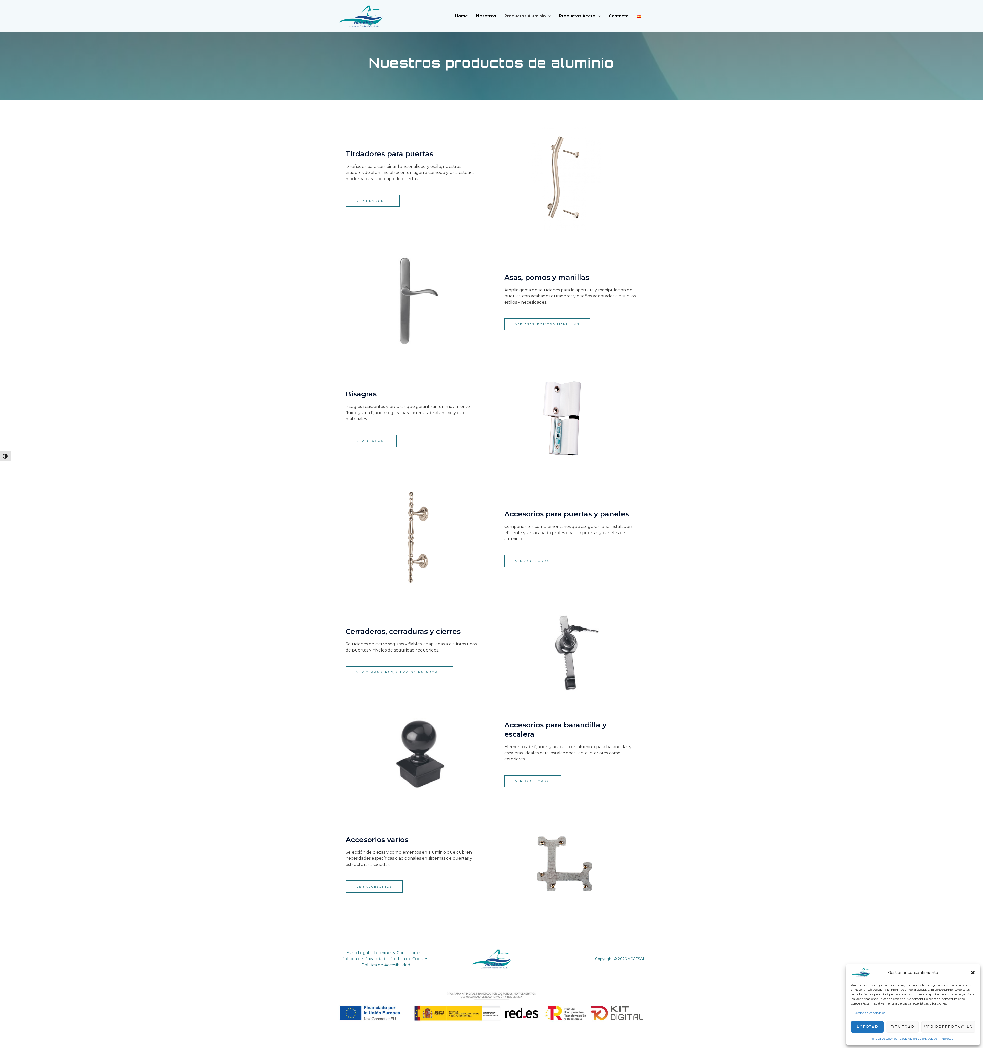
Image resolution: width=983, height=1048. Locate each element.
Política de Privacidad (363, 958)
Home (461, 16)
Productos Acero (577, 16)
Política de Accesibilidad (385, 965)
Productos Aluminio (525, 16)
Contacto (619, 16)
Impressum (948, 1038)
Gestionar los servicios (869, 1013)
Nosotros (486, 16)
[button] (972, 972)
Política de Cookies (883, 1038)
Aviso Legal (358, 952)
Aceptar (867, 1026)
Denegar (902, 1026)
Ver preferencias (948, 1026)
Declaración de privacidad (918, 1038)
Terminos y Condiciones (397, 952)
